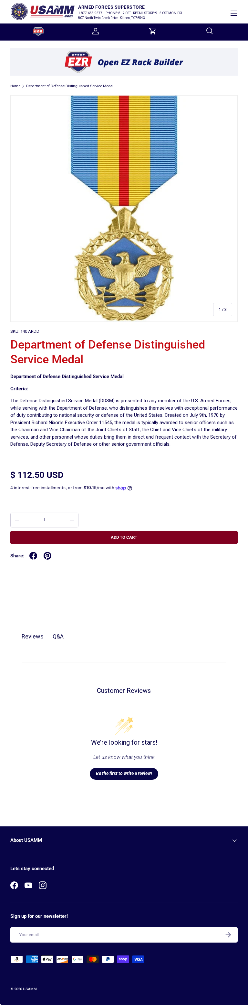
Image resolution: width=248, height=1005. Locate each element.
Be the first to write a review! (124, 773)
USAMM (30, 989)
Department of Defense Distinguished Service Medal (69, 86)
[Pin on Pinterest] (47, 556)
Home (15, 86)
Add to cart (124, 537)
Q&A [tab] (58, 636)
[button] (153, 31)
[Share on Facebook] (33, 556)
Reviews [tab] (33, 636)
